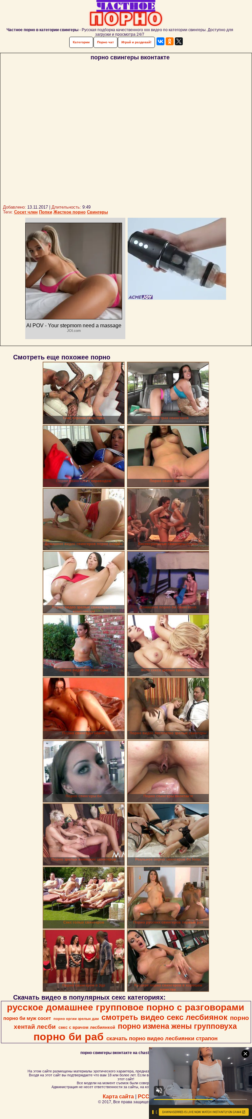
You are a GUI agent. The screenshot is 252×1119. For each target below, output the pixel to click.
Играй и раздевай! (136, 42)
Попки (45, 212)
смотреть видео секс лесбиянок (164, 1017)
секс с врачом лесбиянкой (86, 1027)
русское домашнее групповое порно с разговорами (125, 1007)
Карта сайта (118, 1096)
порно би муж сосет (27, 1018)
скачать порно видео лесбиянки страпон (162, 1038)
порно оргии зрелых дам (76, 1019)
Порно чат (105, 42)
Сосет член (26, 212)
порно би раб (68, 1037)
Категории (81, 42)
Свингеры (97, 212)
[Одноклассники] (170, 41)
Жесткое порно (69, 212)
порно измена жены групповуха (177, 1026)
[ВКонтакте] (160, 41)
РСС (143, 1096)
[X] (179, 41)
